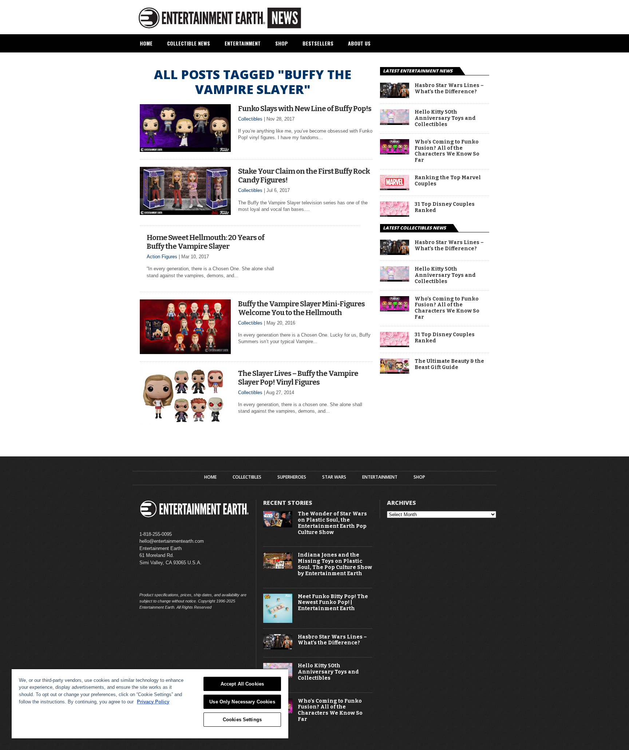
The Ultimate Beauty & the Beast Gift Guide (449, 364)
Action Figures (162, 256)
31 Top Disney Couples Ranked (445, 207)
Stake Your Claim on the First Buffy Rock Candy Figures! (304, 175)
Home (146, 43)
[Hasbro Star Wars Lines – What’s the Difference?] (394, 96)
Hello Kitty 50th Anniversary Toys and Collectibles (445, 118)
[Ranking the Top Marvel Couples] (394, 188)
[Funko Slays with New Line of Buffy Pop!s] (185, 150)
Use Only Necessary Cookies (242, 701)
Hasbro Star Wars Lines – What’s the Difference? (449, 89)
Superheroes (291, 477)
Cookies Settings (242, 719)
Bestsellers (317, 43)
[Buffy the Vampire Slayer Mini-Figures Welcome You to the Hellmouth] (185, 352)
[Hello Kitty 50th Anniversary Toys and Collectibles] (394, 123)
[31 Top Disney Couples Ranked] (394, 215)
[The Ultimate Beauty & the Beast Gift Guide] (394, 372)
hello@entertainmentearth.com (171, 541)
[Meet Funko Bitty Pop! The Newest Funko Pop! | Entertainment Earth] (277, 621)
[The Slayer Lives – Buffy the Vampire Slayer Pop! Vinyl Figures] (185, 422)
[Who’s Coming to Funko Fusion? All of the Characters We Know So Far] (394, 152)
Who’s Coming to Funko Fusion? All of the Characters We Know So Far (447, 151)
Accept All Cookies (242, 684)
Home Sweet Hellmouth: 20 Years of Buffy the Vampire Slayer (205, 242)
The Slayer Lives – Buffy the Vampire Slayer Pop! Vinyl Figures (298, 377)
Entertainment (243, 43)
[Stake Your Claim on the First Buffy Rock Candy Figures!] (185, 213)
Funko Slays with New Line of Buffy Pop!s (304, 108)
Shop (281, 43)
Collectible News (188, 43)
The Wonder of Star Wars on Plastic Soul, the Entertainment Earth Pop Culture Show (332, 523)
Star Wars (334, 477)
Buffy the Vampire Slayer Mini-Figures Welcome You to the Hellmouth (301, 308)
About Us (359, 43)
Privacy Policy (153, 701)
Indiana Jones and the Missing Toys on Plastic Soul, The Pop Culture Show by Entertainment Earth (335, 564)
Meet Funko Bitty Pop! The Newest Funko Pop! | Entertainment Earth (333, 603)
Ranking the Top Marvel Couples (448, 181)
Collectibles (250, 119)
